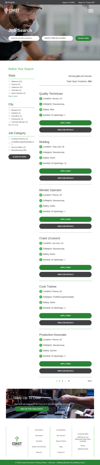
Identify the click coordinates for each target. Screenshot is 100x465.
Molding (44, 142)
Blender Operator (50, 190)
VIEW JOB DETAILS (65, 130)
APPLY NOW (65, 123)
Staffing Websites (63, 463)
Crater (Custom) (49, 238)
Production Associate (52, 334)
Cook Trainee (47, 286)
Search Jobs (83, 38)
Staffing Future (79, 463)
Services (51, 463)
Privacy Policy (41, 463)
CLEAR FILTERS (19, 157)
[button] (68, 2)
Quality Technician (51, 93)
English (11, 2)
